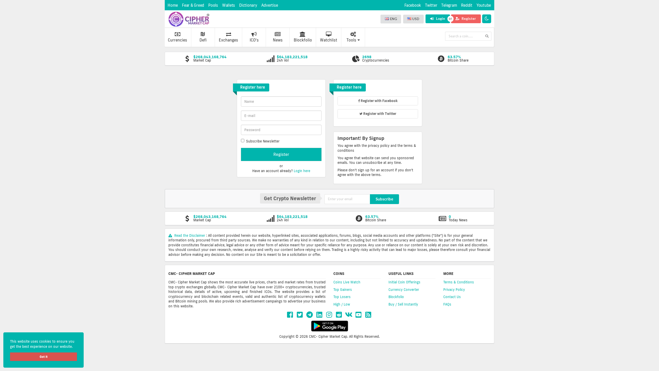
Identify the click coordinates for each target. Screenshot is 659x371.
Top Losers (342, 297)
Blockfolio (303, 40)
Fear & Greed (193, 5)
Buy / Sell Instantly (403, 304)
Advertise (269, 5)
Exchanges (228, 40)
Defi (203, 40)
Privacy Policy (454, 290)
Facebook (412, 5)
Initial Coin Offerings (404, 282)
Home (173, 5)
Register (468, 18)
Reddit (466, 5)
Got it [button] (44, 357)
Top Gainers (342, 290)
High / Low (341, 304)
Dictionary (248, 5)
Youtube (483, 5)
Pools (213, 5)
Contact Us (452, 297)
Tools (351, 40)
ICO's (254, 40)
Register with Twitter (379, 114)
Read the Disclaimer (189, 235)
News (278, 40)
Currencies (177, 40)
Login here (302, 171)
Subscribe (384, 199)
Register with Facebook (379, 101)
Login (440, 18)
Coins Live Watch (346, 282)
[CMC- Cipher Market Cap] (189, 19)
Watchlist (328, 40)
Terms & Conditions (458, 282)
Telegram (449, 5)
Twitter (431, 5)
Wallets (228, 5)
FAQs (447, 304)
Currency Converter (403, 290)
